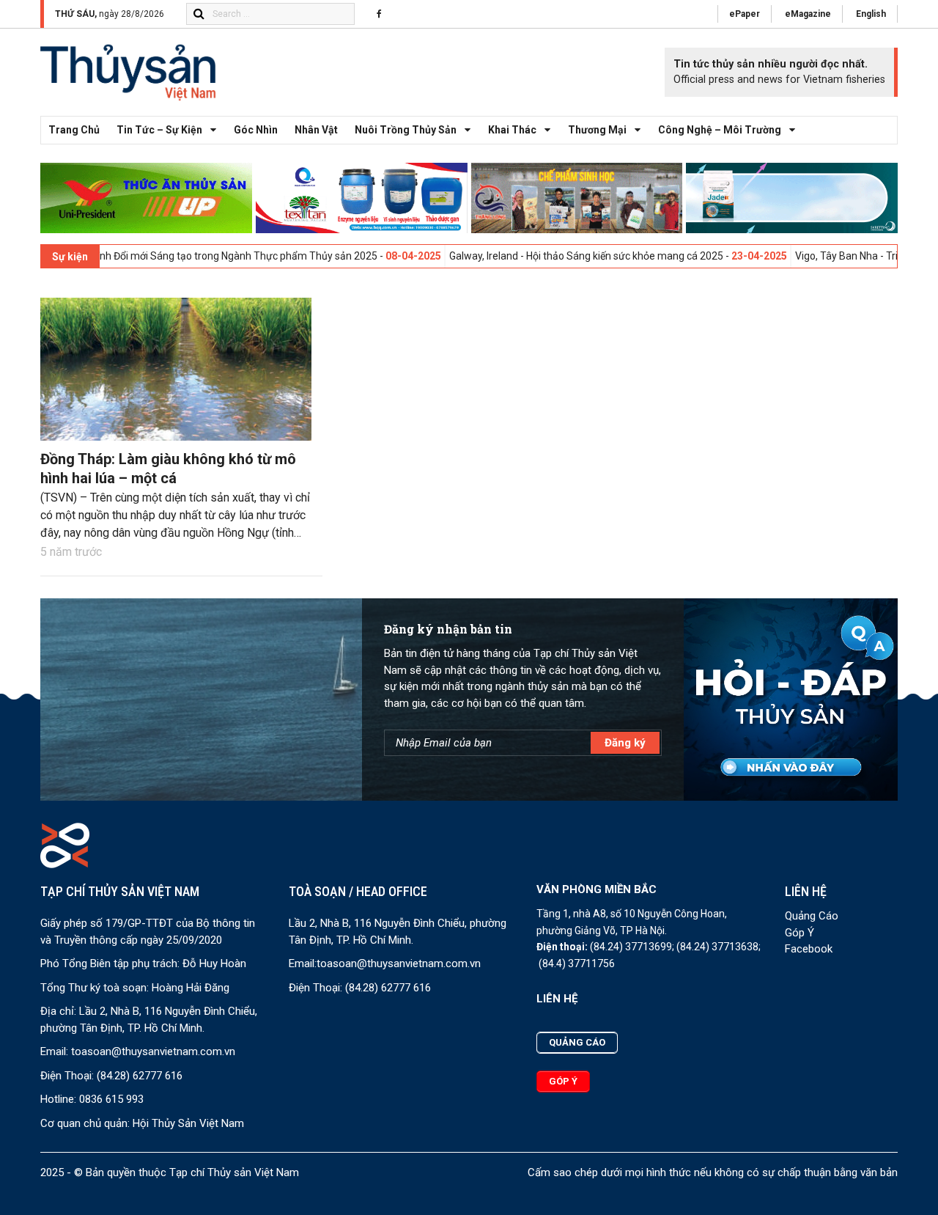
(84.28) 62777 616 (139, 1075)
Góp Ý (799, 932)
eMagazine (808, 14)
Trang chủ (74, 130)
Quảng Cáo (811, 915)
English (871, 14)
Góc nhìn (256, 130)
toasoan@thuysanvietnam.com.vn (153, 1051)
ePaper (744, 14)
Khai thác (512, 130)
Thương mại (597, 130)
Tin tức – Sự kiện (159, 130)
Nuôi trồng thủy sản (406, 130)
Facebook (808, 948)
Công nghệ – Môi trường (719, 130)
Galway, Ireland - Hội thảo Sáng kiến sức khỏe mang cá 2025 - (548, 256)
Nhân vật (316, 130)
